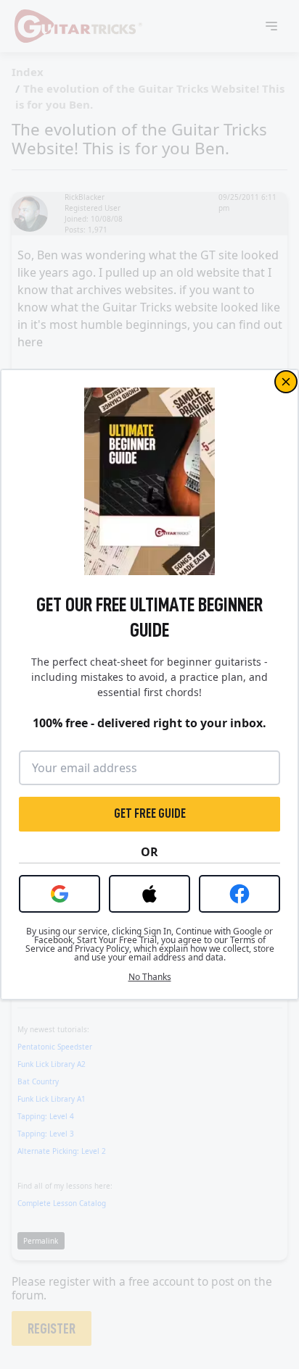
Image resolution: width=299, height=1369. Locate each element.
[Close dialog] (286, 382)
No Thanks (149, 977)
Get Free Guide (150, 813)
